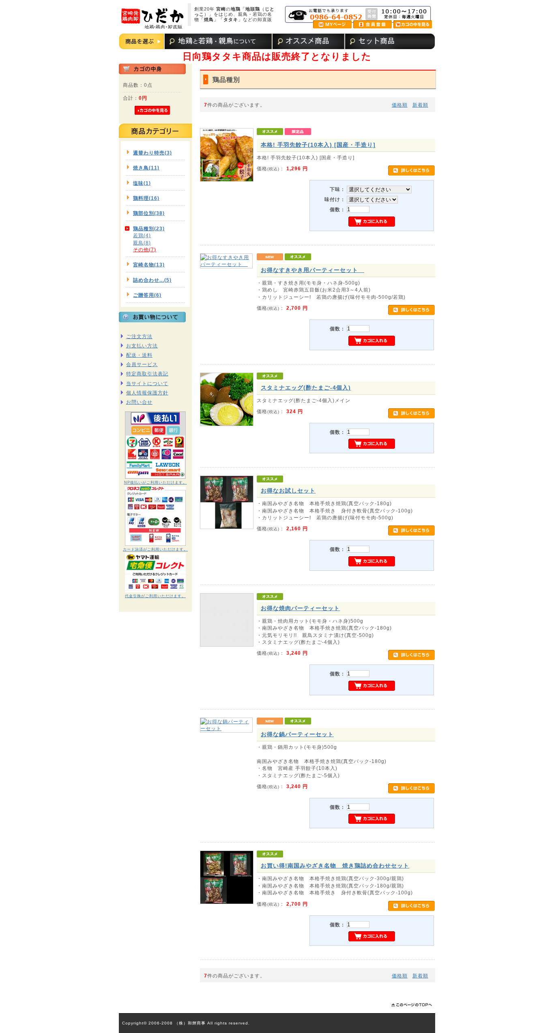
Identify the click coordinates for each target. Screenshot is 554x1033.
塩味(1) (142, 183)
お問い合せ (139, 402)
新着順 (420, 104)
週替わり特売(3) (152, 152)
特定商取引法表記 (147, 373)
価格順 (400, 104)
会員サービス (142, 364)
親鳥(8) (142, 242)
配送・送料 (139, 355)
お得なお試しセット (288, 490)
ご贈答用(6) (147, 295)
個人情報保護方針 (147, 392)
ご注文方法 (139, 336)
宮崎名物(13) (149, 264)
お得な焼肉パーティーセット (300, 608)
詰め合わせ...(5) (152, 280)
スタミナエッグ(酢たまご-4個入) (306, 387)
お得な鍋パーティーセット (297, 734)
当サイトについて (147, 383)
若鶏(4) (142, 235)
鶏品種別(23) (149, 228)
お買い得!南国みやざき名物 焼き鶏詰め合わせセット (335, 865)
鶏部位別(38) (149, 213)
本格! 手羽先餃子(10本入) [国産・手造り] (318, 144)
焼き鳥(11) (146, 167)
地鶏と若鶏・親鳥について (217, 41)
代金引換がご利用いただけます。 (155, 596)
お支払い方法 (142, 345)
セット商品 (372, 41)
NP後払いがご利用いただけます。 (155, 482)
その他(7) (144, 249)
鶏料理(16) (146, 198)
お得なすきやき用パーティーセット (312, 270)
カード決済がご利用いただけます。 (155, 549)
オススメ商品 (307, 41)
